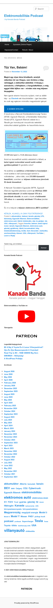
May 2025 (8, 399)
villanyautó (12, 223)
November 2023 (10, 436)
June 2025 (8, 397)
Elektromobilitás (33, 218)
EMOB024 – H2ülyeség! (14, 355)
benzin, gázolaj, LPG (36, 216)
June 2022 (8, 465)
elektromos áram (40, 497)
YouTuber (40, 233)
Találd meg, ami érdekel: (13, 244)
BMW (13, 488)
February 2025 (10, 405)
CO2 (25, 488)
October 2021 (9, 474)
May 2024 (8, 422)
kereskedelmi (29, 228)
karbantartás (29, 506)
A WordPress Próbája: (13, 358)
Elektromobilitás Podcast (23, 15)
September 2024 (11, 414)
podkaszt (18, 521)
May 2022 (8, 468)
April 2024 (8, 425)
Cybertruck (35, 488)
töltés (14, 525)
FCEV (10, 502)
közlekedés (27, 221)
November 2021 (10, 471)
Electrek (14, 98)
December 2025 (10, 388)
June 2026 (8, 374)
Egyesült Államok (19, 218)
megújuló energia (30, 512)
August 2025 (9, 394)
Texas (46, 521)
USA (6, 223)
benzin (12, 226)
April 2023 (8, 445)
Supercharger (27, 521)
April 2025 (8, 402)
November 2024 (10, 408)
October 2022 (9, 456)
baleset (25, 216)
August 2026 (9, 371)
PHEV (31, 516)
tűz (46, 221)
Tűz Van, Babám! (15, 67)
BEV (7, 488)
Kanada (19, 505)
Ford (16, 502)
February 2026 (10, 382)
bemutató (31, 484)
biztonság (8, 218)
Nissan (24, 516)
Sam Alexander (33, 230)
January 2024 (9, 431)
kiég (37, 228)
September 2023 (11, 442)
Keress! (43, 247)
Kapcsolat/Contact (11, 50)
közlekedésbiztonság (12, 230)
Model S (7, 517)
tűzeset (19, 233)
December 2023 (10, 434)
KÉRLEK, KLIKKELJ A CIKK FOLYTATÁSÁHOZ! (23, 213)
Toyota (7, 525)
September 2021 (11, 476)
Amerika (27, 223)
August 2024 (9, 417)
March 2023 (9, 448)
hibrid (20, 221)
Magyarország (12, 512)
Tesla (39, 520)
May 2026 (8, 377)
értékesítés (30, 531)
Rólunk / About (27, 50)
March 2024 (9, 428)
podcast (8, 521)
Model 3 (43, 512)
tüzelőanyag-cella (24, 526)
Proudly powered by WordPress (26, 603)
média (23, 230)
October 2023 (9, 439)
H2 (37, 502)
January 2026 (9, 385)
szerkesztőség (9, 233)
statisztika (44, 230)
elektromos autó (10, 221)
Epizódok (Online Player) (22, 44)
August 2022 (9, 459)
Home (7, 44)
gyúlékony (14, 228)
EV (5, 502)
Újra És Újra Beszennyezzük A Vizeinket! (21, 350)
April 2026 (8, 380)
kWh (37, 506)
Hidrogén (9, 505)
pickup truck (40, 516)
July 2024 (8, 419)
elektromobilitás (32, 492)
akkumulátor (16, 216)
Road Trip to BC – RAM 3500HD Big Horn (21, 353)
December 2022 (10, 451)
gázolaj (7, 228)
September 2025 (11, 391)
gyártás (22, 502)
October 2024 (9, 411)
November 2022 (10, 454)
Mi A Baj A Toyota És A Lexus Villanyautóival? (23, 347)
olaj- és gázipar (38, 221)
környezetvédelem (30, 509)
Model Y (15, 516)
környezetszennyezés (13, 509)
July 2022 (8, 462)
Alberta (23, 483)
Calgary (19, 488)
